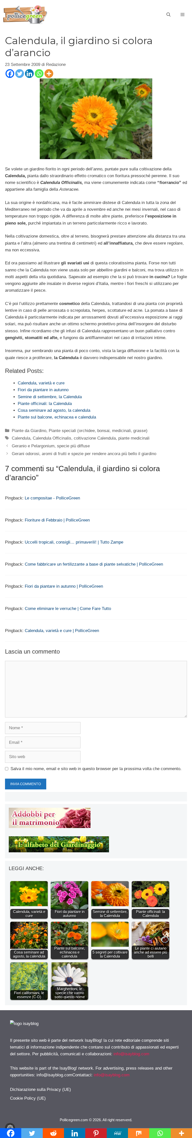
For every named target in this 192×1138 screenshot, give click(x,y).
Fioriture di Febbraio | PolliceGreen (57, 520)
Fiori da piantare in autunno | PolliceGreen (64, 586)
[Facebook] (10, 73)
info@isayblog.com (131, 1054)
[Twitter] (19, 73)
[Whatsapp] (39, 73)
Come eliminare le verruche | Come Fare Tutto (68, 608)
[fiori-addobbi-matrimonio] (49, 826)
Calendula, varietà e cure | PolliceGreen (62, 630)
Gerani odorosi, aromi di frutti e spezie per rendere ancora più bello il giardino (84, 453)
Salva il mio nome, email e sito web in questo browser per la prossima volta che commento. (96, 768)
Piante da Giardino (29, 430)
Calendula (21, 438)
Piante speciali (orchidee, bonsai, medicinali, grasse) (98, 430)
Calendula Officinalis (52, 438)
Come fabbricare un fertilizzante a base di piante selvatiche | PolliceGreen (94, 564)
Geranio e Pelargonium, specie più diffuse (51, 446)
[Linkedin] (29, 73)
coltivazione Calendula (95, 438)
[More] (48, 73)
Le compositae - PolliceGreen (52, 498)
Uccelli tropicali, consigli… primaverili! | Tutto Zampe (74, 542)
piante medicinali (134, 438)
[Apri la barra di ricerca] (169, 15)
